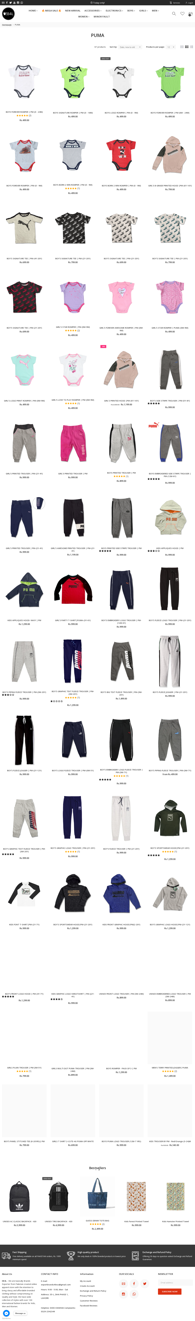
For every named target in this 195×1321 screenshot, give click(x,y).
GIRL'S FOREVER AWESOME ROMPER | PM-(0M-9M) (121, 329)
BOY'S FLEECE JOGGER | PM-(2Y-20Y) (170, 692)
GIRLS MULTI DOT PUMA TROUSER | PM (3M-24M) (72, 1069)
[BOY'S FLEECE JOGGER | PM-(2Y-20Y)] (170, 661)
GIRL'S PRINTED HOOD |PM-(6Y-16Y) (121, 400)
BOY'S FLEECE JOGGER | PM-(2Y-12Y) (24, 770)
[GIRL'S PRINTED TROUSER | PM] (73, 443)
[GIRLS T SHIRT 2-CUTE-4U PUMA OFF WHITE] (73, 1110)
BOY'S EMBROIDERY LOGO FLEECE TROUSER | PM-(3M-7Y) (121, 771)
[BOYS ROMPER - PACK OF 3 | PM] (121, 1038)
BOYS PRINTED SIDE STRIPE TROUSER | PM (121, 548)
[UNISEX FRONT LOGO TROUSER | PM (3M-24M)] (121, 963)
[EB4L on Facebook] (7, 2)
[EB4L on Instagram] (18, 2)
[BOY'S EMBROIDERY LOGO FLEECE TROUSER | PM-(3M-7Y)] (121, 740)
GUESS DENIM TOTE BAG (97, 1220)
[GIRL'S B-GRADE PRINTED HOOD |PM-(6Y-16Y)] (170, 155)
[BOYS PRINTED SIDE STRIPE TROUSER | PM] (121, 517)
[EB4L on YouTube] (14, 2)
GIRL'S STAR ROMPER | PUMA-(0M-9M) (170, 327)
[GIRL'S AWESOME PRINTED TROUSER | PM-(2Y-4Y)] (73, 517)
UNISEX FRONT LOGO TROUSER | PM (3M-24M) (121, 993)
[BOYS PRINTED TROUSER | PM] (121, 443)
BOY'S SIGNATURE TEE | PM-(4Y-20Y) (24, 258)
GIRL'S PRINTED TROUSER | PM (72, 473)
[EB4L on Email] (3, 2)
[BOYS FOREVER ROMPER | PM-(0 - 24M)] (24, 82)
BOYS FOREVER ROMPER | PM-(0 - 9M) (24, 185)
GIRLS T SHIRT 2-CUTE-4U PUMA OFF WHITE (73, 1141)
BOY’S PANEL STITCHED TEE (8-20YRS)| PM (24, 1141)
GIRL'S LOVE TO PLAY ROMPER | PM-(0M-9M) (73, 400)
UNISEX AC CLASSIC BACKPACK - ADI (19, 1221)
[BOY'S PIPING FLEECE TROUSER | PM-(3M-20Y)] (24, 661)
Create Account (87, 1286)
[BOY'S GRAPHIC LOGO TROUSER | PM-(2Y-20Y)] (73, 818)
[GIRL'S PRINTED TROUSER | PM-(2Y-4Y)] (24, 443)
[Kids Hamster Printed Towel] (175, 1196)
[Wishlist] (182, 14)
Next (99, 1170)
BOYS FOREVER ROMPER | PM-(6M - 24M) (170, 112)
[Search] (174, 14)
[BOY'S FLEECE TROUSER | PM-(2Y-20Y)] (121, 818)
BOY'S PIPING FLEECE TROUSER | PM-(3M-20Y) (24, 692)
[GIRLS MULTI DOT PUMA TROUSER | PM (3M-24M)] (73, 1038)
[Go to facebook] (6, 1313)
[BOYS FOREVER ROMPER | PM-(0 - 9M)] (24, 155)
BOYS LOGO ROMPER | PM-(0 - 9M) (121, 112)
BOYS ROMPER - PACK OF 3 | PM (121, 1068)
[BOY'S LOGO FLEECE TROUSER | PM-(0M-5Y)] (73, 740)
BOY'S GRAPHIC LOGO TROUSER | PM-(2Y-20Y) (73, 848)
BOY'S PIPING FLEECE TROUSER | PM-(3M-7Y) (170, 770)
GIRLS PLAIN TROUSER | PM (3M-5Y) (24, 1067)
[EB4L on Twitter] (10, 2)
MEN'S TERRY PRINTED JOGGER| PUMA (170, 1067)
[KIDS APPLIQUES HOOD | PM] (170, 517)
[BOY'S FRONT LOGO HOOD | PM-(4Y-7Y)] (24, 963)
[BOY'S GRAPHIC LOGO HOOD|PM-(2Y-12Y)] (170, 894)
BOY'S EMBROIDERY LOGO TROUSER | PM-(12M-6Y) (121, 621)
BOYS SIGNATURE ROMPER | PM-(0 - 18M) (73, 112)
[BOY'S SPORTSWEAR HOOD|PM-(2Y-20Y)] (170, 818)
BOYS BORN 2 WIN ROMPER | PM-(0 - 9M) (72, 184)
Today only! (99, 2)
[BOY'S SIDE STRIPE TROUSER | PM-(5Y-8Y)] (170, 370)
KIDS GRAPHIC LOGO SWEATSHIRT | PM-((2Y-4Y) (72, 995)
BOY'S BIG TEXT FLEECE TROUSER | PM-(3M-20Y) (121, 693)
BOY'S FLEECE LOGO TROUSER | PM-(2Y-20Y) (170, 620)
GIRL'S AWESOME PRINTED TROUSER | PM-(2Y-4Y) (73, 549)
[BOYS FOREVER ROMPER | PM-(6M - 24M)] (170, 82)
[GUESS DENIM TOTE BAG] (97, 1196)
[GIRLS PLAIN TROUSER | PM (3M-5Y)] (24, 1038)
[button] (154, 403)
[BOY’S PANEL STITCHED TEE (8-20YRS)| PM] (24, 1110)
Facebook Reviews (88, 1305)
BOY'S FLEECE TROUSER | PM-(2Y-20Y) (121, 848)
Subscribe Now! (169, 1291)
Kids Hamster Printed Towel (175, 1221)
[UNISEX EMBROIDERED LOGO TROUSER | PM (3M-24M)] (170, 963)
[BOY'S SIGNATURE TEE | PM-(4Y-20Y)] (24, 228)
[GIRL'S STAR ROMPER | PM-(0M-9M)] (73, 297)
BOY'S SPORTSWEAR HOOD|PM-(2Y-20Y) (170, 848)
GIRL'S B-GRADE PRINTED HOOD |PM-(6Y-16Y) (170, 185)
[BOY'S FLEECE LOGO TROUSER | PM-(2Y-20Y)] (170, 589)
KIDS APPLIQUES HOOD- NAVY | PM (24, 620)
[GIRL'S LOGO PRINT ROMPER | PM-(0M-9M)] (24, 370)
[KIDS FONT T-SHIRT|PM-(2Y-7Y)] (24, 894)
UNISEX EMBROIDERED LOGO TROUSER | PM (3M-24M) (170, 995)
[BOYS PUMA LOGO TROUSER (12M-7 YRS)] (121, 1110)
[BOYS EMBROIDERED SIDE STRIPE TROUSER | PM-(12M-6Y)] (170, 443)
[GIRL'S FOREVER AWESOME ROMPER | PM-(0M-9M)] (121, 297)
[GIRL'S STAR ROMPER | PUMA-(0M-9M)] (170, 297)
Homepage (7, 24)
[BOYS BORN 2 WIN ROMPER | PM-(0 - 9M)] (73, 155)
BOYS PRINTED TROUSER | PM (121, 472)
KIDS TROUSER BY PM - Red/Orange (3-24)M (170, 1141)
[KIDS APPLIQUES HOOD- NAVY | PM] (24, 589)
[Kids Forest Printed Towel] (136, 1196)
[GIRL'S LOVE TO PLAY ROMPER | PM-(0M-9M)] (73, 370)
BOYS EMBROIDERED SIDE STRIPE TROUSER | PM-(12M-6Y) (170, 475)
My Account (85, 1281)
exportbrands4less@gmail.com (56, 1284)
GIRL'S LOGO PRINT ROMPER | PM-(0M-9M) (24, 400)
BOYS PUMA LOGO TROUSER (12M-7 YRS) (121, 1141)
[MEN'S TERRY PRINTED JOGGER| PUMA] (170, 1038)
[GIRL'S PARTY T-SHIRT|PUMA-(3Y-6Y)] (73, 589)
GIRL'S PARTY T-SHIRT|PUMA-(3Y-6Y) (73, 620)
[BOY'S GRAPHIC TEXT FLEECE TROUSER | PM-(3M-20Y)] (73, 661)
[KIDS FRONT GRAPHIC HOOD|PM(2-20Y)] (121, 894)
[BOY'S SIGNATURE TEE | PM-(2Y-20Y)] (73, 228)
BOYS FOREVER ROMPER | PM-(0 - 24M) (24, 112)
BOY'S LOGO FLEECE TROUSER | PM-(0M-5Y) (73, 770)
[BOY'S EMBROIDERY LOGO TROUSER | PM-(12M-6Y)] (121, 589)
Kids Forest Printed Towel (136, 1221)
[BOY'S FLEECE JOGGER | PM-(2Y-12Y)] (24, 740)
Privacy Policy (86, 1295)
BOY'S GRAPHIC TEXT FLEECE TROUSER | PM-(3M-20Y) (73, 692)
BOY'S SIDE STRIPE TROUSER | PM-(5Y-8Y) (170, 400)
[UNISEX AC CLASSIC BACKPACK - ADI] (19, 1196)
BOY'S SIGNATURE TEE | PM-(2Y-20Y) (72, 258)
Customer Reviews (89, 1300)
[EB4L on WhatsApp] (22, 2)
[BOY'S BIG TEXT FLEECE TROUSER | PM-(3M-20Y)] (121, 661)
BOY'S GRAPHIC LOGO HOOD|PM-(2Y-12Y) (170, 924)
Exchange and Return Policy (93, 1290)
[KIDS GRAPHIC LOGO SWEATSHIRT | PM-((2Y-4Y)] (73, 963)
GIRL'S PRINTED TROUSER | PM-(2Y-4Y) (24, 473)
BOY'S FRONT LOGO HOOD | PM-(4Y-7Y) (24, 993)
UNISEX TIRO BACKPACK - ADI (58, 1221)
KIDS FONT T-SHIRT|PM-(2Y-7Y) (24, 924)
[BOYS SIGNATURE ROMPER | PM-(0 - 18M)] (73, 82)
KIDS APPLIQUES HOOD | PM (169, 548)
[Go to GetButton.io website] (6, 1318)
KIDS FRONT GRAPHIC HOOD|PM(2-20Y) (121, 924)
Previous (96, 1170)
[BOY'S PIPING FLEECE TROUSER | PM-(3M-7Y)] (170, 740)
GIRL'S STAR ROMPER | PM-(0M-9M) (73, 327)
